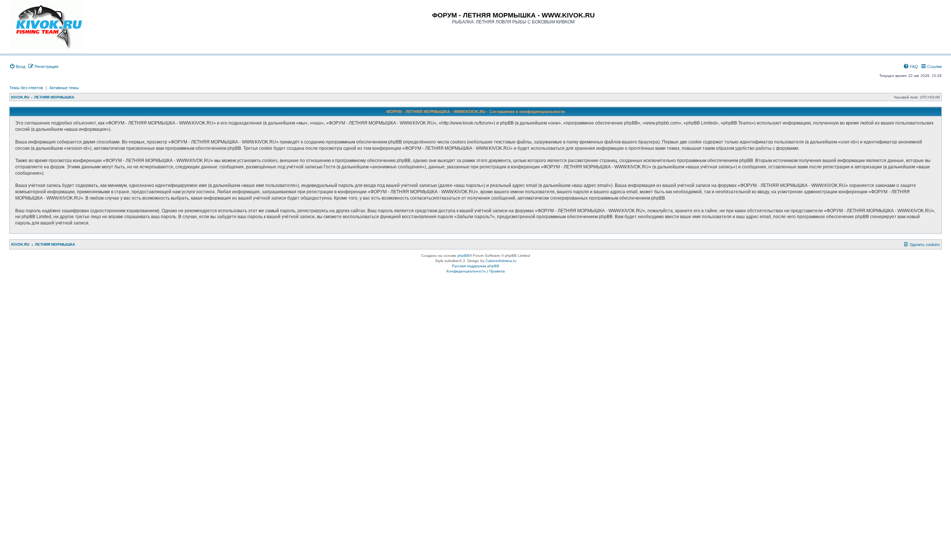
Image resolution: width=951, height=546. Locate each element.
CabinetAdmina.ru (501, 261)
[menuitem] (17, 66)
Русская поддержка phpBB (475, 266)
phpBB (463, 255)
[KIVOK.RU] (47, 25)
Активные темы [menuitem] (64, 87)
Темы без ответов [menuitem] (26, 87)
